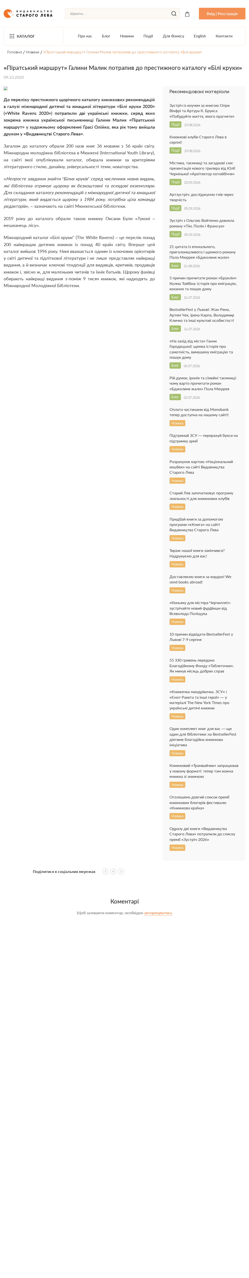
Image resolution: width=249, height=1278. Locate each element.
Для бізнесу (173, 35)
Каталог (26, 36)
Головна (14, 52)
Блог (106, 35)
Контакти (224, 35)
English (200, 35)
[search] (174, 14)
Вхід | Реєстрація (222, 13)
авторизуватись (158, 912)
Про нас (85, 35)
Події (148, 35)
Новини (127, 35)
